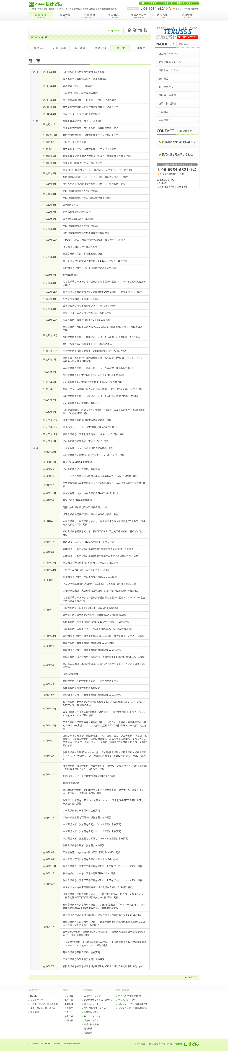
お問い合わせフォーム (187, 3)
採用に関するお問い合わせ (43, 1008)
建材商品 (164, 78)
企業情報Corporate (40, 15)
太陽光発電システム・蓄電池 (98, 1000)
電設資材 (164, 120)
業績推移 (100, 49)
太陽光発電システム (170, 62)
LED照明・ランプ (168, 53)
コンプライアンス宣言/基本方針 (133, 1008)
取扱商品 (68, 1008)
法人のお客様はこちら (177, 142)
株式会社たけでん (48, 4)
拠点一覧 (68, 1000)
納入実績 (68, 1016)
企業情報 (68, 996)
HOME (142, 3)
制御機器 (164, 111)
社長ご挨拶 (59, 49)
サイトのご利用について (129, 996)
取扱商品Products (114, 15)
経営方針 (38, 49)
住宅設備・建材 (91, 1012)
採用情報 (68, 1020)
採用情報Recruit (187, 15)
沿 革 (120, 49)
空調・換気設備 (167, 103)
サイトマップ (166, 3)
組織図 (141, 49)
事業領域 (68, 1004)
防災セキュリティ (92, 1004)
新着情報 (152, 3)
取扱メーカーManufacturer (138, 15)
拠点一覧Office (65, 15)
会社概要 (79, 49)
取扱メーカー (70, 1012)
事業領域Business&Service (89, 15)
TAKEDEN (47, 1043)
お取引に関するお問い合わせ (44, 1004)
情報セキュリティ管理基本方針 (133, 1004)
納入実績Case (163, 15)
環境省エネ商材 (167, 95)
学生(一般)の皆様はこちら (177, 154)
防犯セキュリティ (168, 70)
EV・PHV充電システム (95, 1008)
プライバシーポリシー (128, 1000)
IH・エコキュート (168, 87)
